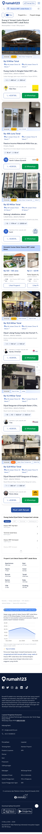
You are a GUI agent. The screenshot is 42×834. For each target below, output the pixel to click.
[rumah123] (21, 679)
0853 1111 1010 (21, 720)
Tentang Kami (6, 747)
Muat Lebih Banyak (21, 510)
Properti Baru (22, 15)
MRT (14, 521)
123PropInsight (6, 765)
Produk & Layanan (7, 750)
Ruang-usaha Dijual (14, 601)
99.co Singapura (26, 779)
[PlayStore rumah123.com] (25, 811)
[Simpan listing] (37, 32)
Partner (4, 754)
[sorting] (15, 15)
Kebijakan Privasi (7, 775)
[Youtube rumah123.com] (16, 687)
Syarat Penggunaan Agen (10, 783)
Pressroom (5, 762)
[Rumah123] (11, 3)
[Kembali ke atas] (36, 806)
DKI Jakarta (25, 601)
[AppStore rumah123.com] (9, 811)
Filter (9, 15)
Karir (3, 758)
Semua (7, 521)
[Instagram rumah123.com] (12, 687)
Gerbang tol (33, 521)
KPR (22, 750)
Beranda (4, 601)
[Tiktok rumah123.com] (27, 687)
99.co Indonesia (26, 775)
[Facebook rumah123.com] (3, 687)
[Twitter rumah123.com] (7, 687)
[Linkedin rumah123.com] (21, 687)
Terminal (22, 521)
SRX (22, 783)
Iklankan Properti (26, 747)
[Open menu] (39, 3)
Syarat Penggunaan (8, 779)
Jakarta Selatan (6, 603)
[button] (19, 8)
